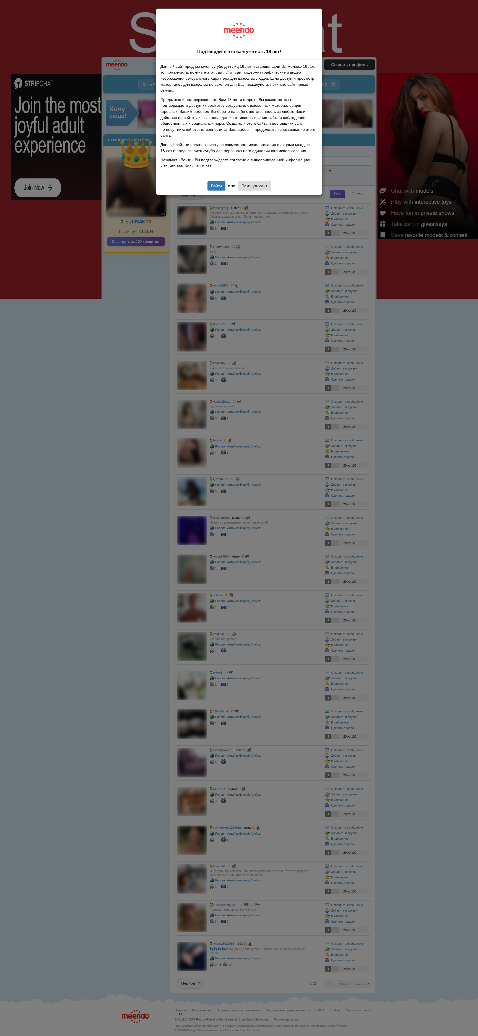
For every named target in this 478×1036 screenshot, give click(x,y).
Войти (216, 186)
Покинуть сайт (254, 186)
